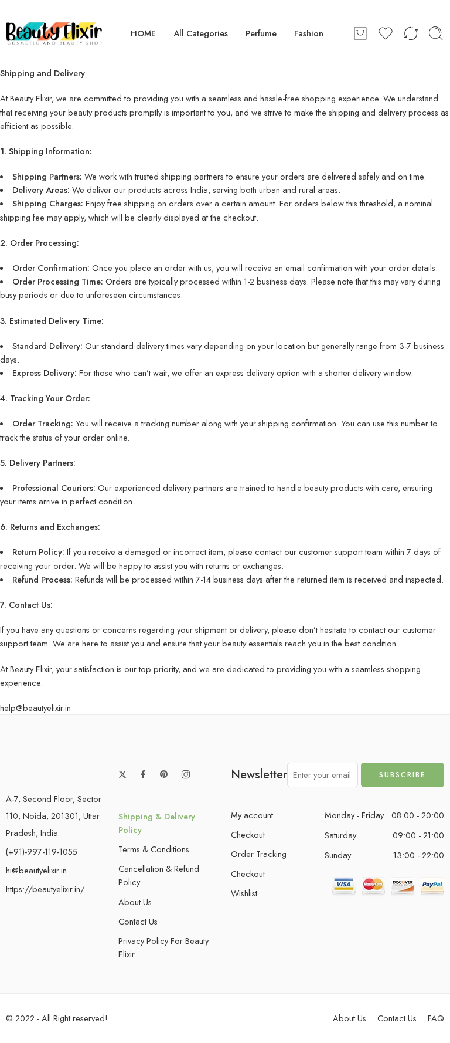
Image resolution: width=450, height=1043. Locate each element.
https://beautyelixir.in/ (45, 889)
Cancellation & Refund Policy (158, 875)
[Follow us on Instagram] (185, 774)
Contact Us (138, 921)
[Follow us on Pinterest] (164, 774)
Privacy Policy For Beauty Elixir (163, 947)
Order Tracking (259, 854)
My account (252, 815)
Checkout (248, 834)
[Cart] (360, 33)
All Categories (200, 33)
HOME (143, 33)
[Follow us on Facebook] (143, 774)
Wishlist (244, 893)
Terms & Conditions (153, 849)
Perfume (261, 33)
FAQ (436, 1018)
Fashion (308, 33)
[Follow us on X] (122, 774)
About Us (135, 902)
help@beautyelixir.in (35, 708)
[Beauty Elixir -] (54, 33)
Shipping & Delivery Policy (156, 823)
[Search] (436, 33)
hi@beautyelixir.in (36, 870)
